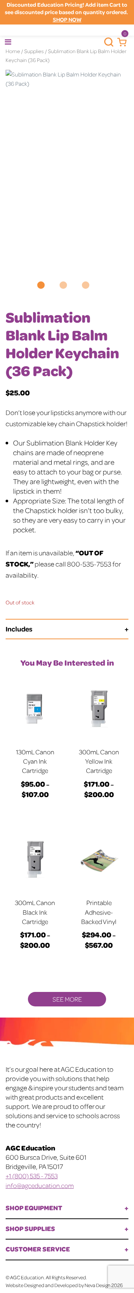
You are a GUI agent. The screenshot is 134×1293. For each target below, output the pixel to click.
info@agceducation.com (40, 1185)
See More (67, 999)
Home (13, 51)
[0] (120, 42)
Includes (19, 628)
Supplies (34, 51)
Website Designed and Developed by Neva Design (58, 1285)
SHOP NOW (67, 19)
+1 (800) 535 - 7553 (32, 1176)
